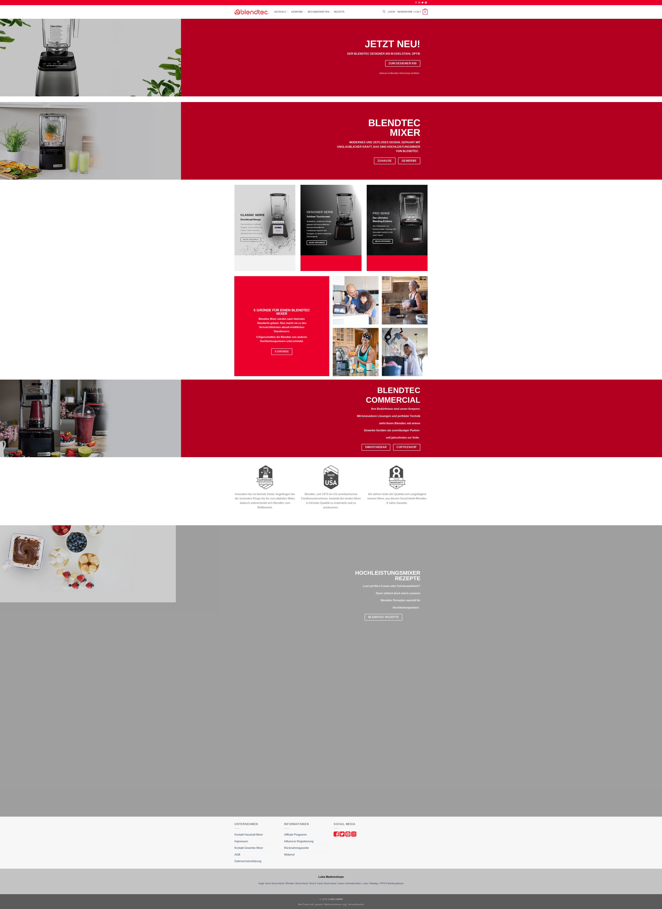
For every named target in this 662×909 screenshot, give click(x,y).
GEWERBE (297, 12)
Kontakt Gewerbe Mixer (248, 847)
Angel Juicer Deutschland (271, 883)
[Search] (384, 11)
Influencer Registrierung (298, 841)
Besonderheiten (318, 12)
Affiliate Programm (295, 834)
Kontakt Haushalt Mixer (248, 834)
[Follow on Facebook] (416, 3)
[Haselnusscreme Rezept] (273, 683)
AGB (237, 854)
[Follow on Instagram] (419, 3)
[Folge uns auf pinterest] (348, 833)
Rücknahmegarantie (296, 847)
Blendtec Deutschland (297, 883)
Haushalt (280, 12)
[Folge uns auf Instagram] (353, 833)
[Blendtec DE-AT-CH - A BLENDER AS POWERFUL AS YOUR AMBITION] (251, 12)
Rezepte (339, 12)
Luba (365, 883)
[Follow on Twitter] (423, 3)
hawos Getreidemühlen (349, 883)
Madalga (374, 883)
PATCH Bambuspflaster (392, 883)
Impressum (241, 841)
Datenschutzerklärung (247, 861)
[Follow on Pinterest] (426, 3)
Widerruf (289, 854)
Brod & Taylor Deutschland (323, 883)
